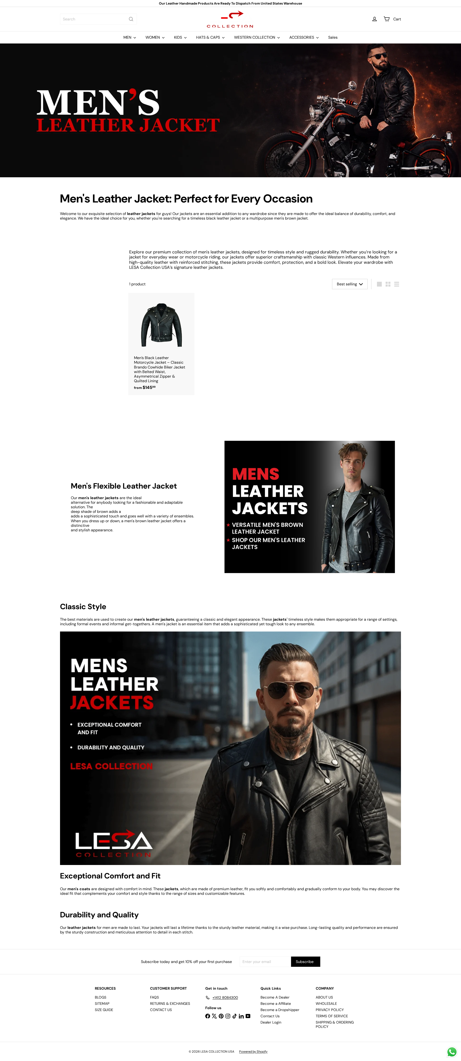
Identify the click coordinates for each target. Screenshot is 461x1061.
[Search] (131, 19)
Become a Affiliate (276, 1003)
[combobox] (98, 19)
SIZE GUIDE (104, 1009)
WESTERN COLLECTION (255, 37)
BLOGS (100, 997)
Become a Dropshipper (280, 1009)
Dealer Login (271, 1022)
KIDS (178, 37)
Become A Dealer (275, 997)
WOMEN (153, 37)
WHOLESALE (326, 1003)
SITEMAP (102, 1003)
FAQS (154, 997)
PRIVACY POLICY (330, 1009)
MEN (127, 37)
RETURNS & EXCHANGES (170, 1003)
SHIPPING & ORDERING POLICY (335, 1024)
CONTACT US (161, 1009)
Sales (333, 37)
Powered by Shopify (253, 1051)
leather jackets (141, 213)
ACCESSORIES (302, 37)
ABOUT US (324, 997)
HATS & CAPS (208, 37)
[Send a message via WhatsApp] (452, 1052)
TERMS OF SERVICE (332, 1016)
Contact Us (270, 1016)
